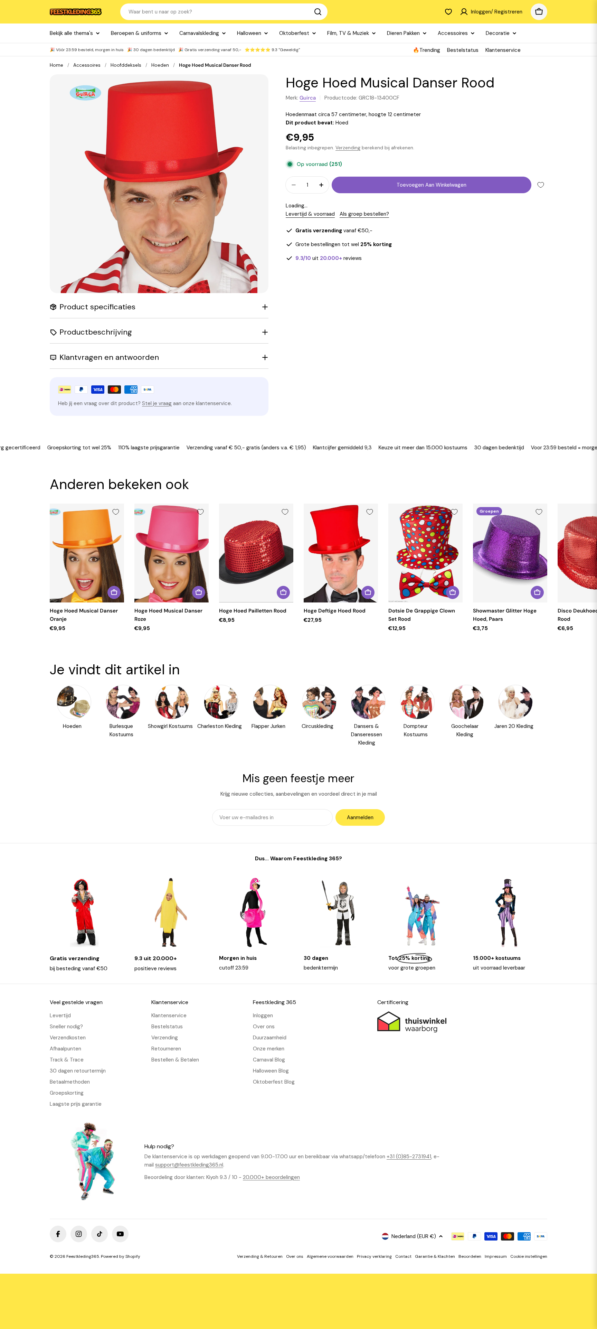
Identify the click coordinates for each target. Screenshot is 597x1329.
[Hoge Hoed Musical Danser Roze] (171, 553)
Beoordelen (469, 1256)
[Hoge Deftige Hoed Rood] (341, 553)
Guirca (308, 97)
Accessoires (87, 65)
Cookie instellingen (528, 1256)
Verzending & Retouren (260, 1256)
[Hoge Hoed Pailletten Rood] (256, 553)
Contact (403, 1256)
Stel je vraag (157, 403)
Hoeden (160, 65)
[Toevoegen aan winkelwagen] (114, 592)
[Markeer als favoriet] (540, 185)
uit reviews (328, 258)
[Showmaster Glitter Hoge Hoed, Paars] (510, 553)
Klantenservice (503, 50)
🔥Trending (426, 50)
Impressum (496, 1256)
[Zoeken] (318, 12)
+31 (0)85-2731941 (409, 1156)
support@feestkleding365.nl (189, 1164)
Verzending (347, 148)
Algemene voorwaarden (330, 1256)
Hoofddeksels (126, 65)
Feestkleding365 (82, 1256)
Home (56, 65)
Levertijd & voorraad (310, 213)
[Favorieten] (448, 12)
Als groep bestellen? (364, 213)
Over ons (294, 1256)
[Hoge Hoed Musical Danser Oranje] (87, 553)
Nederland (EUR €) (413, 1236)
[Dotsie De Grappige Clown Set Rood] (425, 553)
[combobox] (224, 11)
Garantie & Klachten (435, 1256)
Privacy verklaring (374, 1256)
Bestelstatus (462, 50)
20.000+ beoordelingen (271, 1177)
